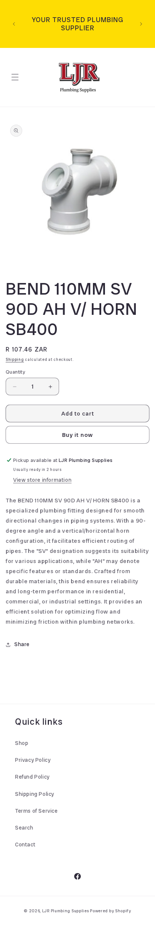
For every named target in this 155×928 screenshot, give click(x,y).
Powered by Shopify (110, 910)
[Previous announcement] (14, 24)
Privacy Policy (32, 760)
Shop (21, 743)
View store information (42, 480)
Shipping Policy (34, 794)
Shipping (15, 359)
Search (24, 827)
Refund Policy (32, 776)
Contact (25, 844)
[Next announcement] (141, 24)
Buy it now (77, 435)
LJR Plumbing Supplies (65, 910)
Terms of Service (36, 810)
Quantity (15, 372)
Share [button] (22, 644)
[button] (15, 77)
